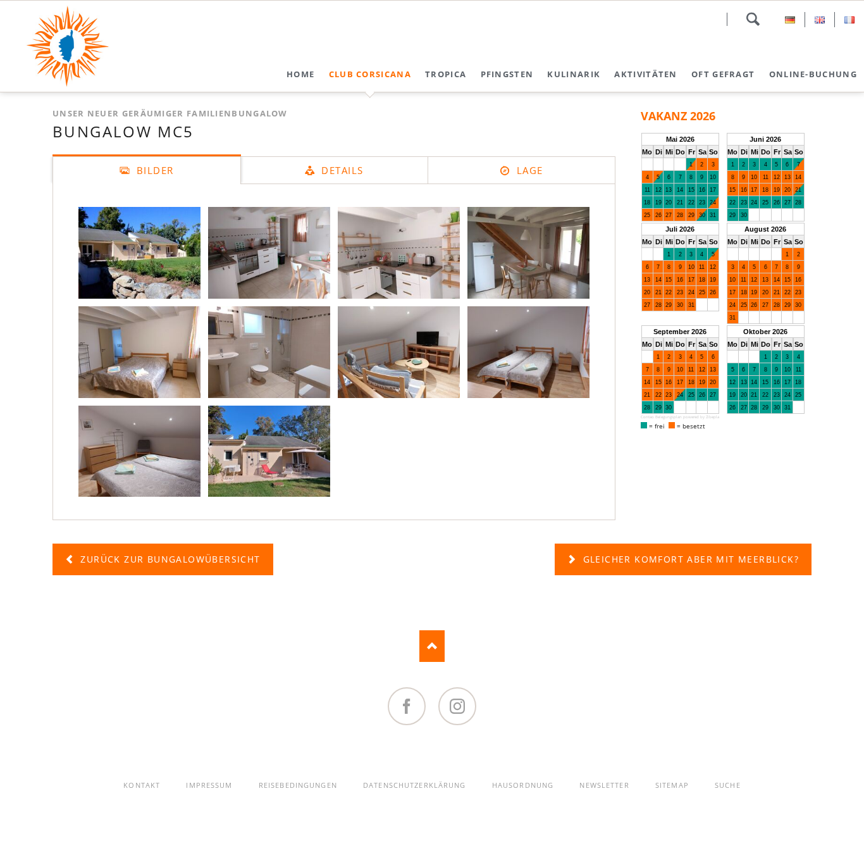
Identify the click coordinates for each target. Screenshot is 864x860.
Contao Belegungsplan (661, 417)
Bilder (153, 170)
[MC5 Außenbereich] (139, 252)
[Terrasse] (269, 451)
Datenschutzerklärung (414, 785)
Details (341, 170)
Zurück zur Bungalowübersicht (169, 559)
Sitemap (672, 785)
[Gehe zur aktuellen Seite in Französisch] (849, 19)
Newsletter (604, 785)
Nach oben (432, 646)
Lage (528, 170)
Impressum (209, 785)
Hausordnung (522, 785)
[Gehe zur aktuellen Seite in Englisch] (820, 19)
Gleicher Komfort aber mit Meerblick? (689, 559)
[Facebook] (407, 706)
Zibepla (712, 417)
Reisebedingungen (298, 785)
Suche (753, 19)
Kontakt (141, 785)
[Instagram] (457, 706)
